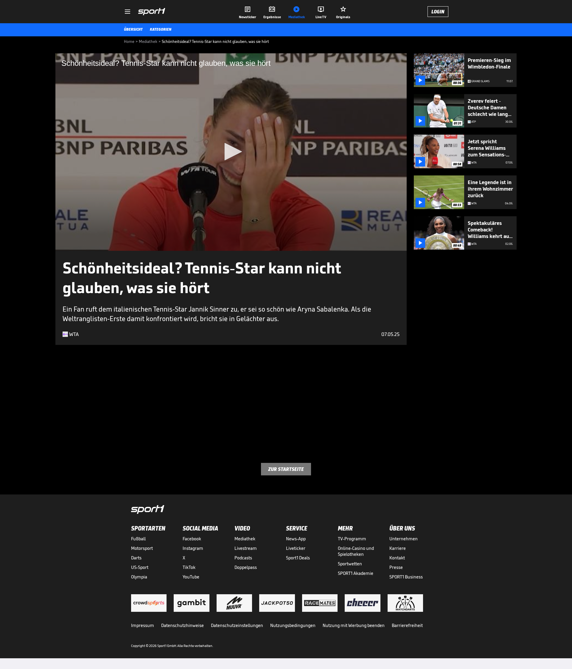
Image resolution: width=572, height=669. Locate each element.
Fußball (138, 539)
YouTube (191, 577)
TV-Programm (352, 539)
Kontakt (397, 558)
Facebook (192, 539)
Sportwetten (350, 564)
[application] (231, 152)
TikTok (189, 567)
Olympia (139, 577)
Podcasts (243, 558)
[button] (231, 152)
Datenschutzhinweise (182, 625)
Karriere (397, 548)
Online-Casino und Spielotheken (356, 551)
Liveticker (295, 548)
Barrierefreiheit (407, 625)
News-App (296, 539)
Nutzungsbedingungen (292, 625)
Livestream (245, 548)
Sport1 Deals (298, 558)
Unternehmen (403, 539)
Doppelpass (245, 567)
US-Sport (139, 567)
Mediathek (244, 539)
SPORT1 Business (406, 577)
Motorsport (142, 548)
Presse (396, 567)
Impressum (142, 625)
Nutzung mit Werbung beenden (354, 625)
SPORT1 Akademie (355, 573)
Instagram (193, 548)
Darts (136, 558)
